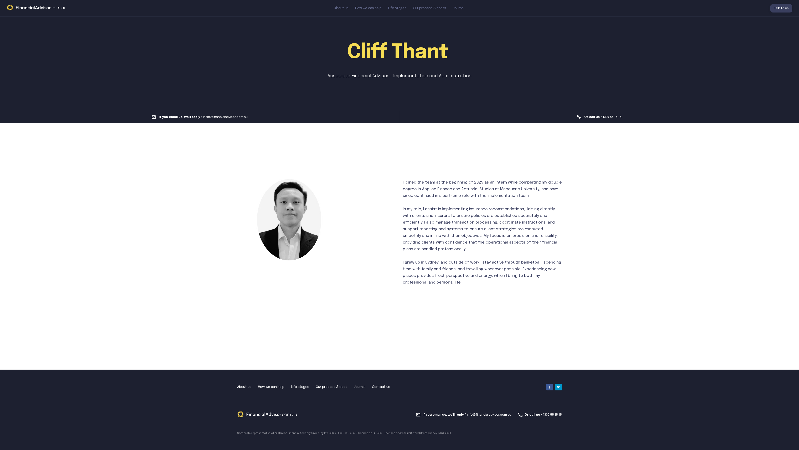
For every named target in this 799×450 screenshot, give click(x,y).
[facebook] (549, 387)
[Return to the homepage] (37, 8)
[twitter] (558, 387)
